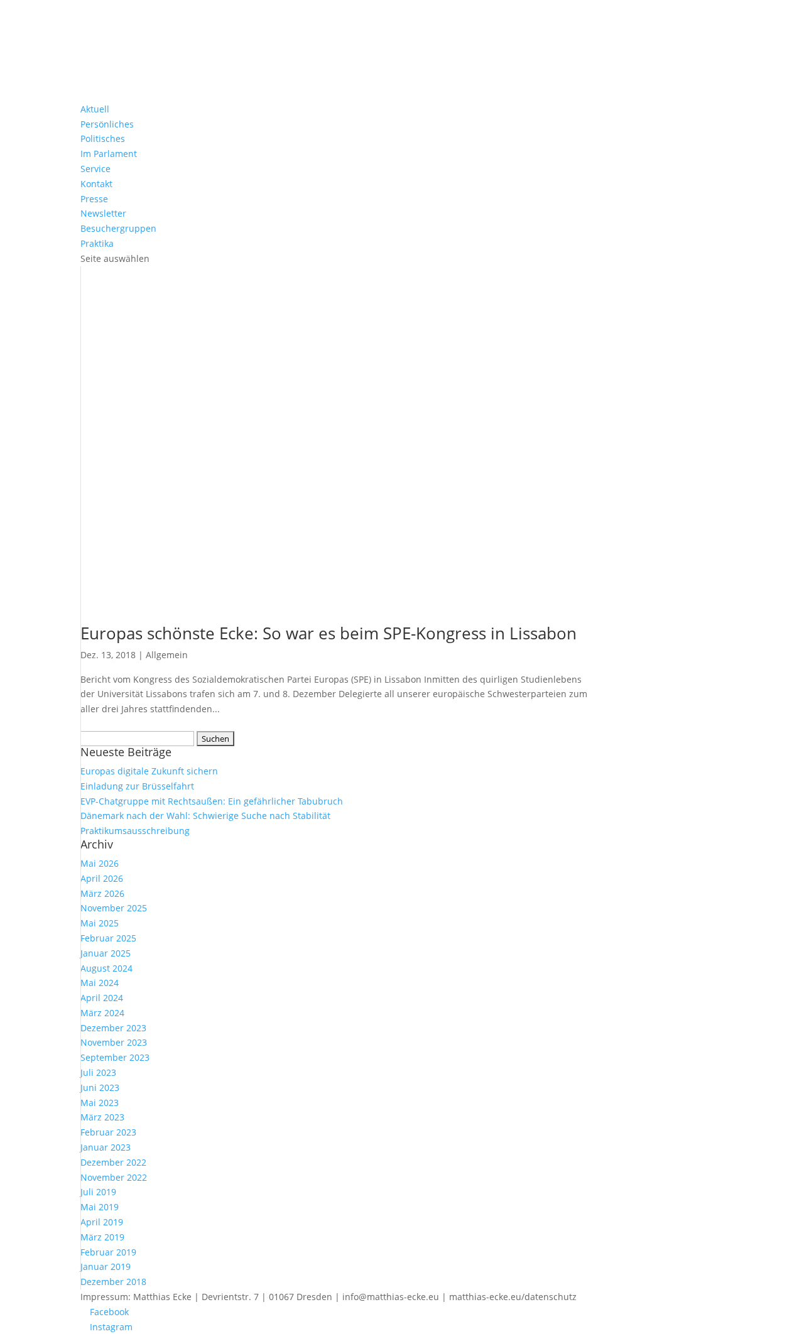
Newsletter (103, 213)
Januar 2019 (105, 1266)
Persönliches (107, 124)
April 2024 (101, 998)
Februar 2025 (108, 938)
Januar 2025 (105, 953)
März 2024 (102, 1013)
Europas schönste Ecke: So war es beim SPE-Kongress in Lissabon (328, 633)
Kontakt (96, 184)
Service (95, 169)
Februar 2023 (108, 1132)
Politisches (102, 138)
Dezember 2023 (113, 1028)
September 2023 (114, 1057)
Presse (94, 199)
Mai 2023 (99, 1103)
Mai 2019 (99, 1207)
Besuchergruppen (118, 228)
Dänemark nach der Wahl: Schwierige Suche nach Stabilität (205, 816)
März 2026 (102, 893)
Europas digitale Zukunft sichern (149, 771)
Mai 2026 (99, 863)
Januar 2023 (105, 1147)
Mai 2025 (99, 923)
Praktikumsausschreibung (135, 831)
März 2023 (102, 1117)
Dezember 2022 (113, 1162)
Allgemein (167, 655)
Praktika (97, 243)
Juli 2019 (98, 1192)
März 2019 (102, 1237)
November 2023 (113, 1042)
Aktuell (94, 109)
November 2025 (113, 908)
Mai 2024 (99, 983)
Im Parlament (108, 154)
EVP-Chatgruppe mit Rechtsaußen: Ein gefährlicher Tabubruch (211, 801)
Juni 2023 (99, 1087)
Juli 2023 (98, 1072)
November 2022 (113, 1177)
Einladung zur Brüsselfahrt (137, 786)
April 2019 (101, 1222)
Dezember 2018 (113, 1282)
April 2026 (101, 878)
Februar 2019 (108, 1252)
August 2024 (106, 968)
